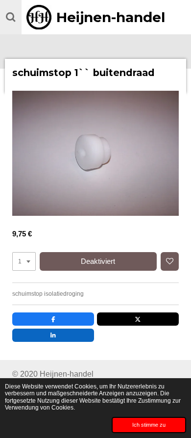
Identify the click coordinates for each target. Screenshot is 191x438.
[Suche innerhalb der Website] (11, 17)
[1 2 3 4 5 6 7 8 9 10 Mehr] (24, 261)
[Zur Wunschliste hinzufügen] (170, 261)
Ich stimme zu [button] (149, 425)
